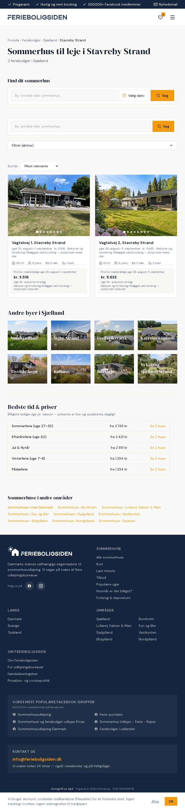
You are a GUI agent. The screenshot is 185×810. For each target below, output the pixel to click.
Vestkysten (147, 632)
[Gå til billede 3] (44, 232)
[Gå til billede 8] (61, 232)
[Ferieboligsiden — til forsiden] (40, 551)
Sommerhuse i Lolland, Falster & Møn (131, 507)
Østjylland (104, 639)
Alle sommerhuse (110, 557)
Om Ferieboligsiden (23, 660)
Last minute (105, 571)
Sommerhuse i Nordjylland (73, 521)
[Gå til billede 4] (47, 232)
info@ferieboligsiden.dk (37, 759)
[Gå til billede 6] (54, 232)
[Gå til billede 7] (58, 232)
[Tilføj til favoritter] (83, 229)
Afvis (155, 801)
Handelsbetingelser (23, 674)
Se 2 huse (157, 426)
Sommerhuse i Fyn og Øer (28, 514)
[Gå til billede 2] (41, 232)
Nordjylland (148, 639)
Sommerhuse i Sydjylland (74, 514)
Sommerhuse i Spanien (117, 521)
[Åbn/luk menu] (172, 17)
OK (171, 801)
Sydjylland (104, 632)
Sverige (13, 626)
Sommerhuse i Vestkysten (119, 514)
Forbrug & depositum (113, 598)
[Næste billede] (84, 205)
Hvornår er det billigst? (114, 591)
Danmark (15, 619)
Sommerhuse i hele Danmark (30, 507)
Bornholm (146, 619)
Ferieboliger (31, 40)
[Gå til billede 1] (37, 232)
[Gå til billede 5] (51, 232)
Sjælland (50, 40)
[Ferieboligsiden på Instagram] (41, 586)
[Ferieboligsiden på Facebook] (29, 586)
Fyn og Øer (147, 626)
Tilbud (101, 577)
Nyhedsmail (168, 4)
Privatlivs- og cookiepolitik (29, 680)
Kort (99, 564)
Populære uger (107, 584)
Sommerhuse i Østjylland (27, 521)
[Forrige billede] (14, 205)
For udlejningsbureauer (26, 667)
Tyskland (14, 632)
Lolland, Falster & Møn (114, 626)
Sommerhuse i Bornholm (77, 507)
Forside (13, 40)
